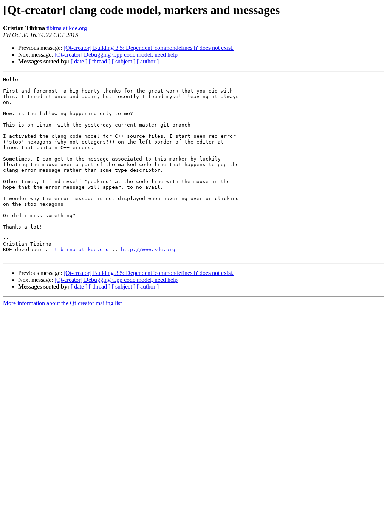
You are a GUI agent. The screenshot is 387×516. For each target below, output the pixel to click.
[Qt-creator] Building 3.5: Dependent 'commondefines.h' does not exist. (148, 48)
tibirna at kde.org (66, 28)
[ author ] (148, 61)
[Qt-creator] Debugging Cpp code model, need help (116, 54)
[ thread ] (99, 61)
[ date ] (79, 61)
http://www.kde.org (148, 249)
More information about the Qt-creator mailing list (62, 303)
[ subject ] (123, 61)
